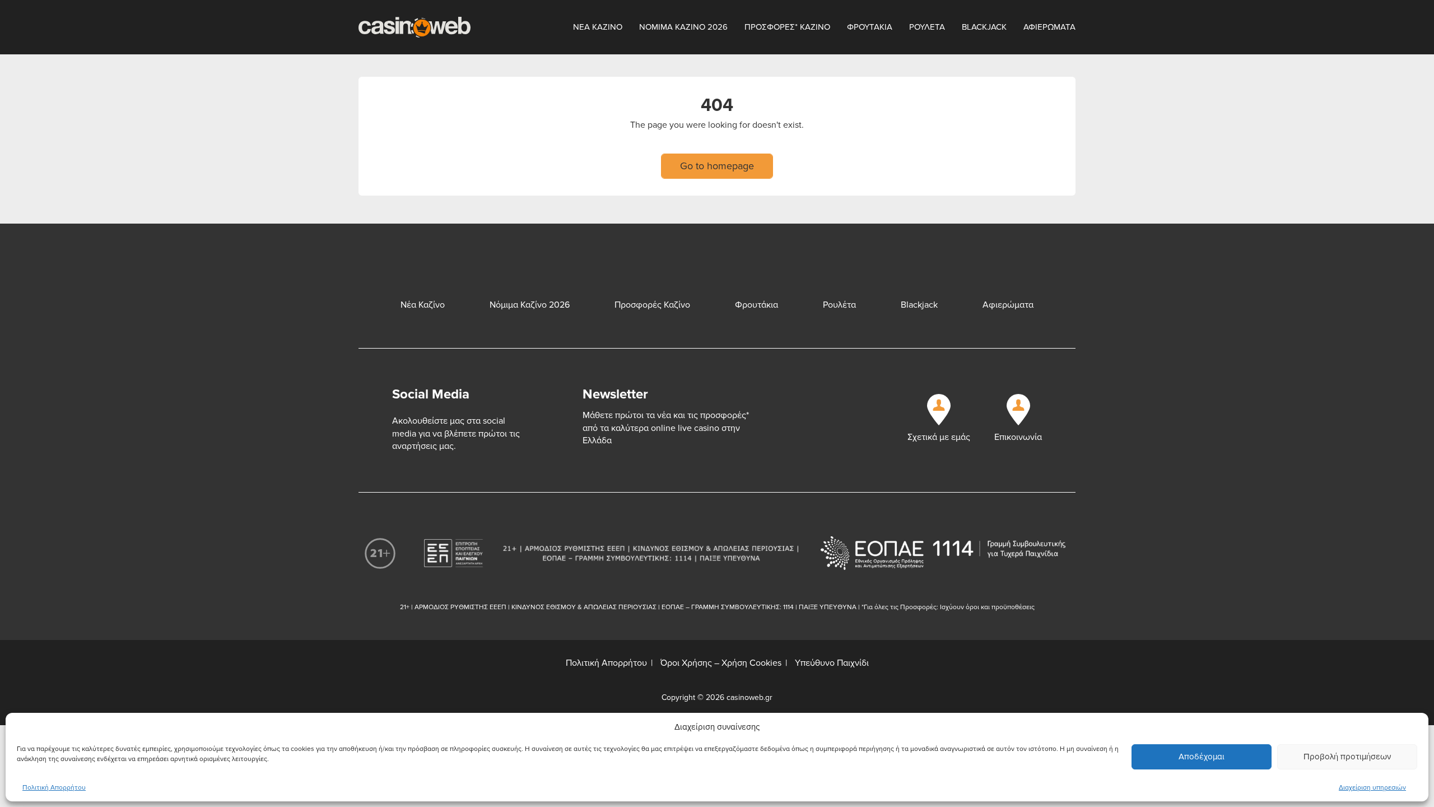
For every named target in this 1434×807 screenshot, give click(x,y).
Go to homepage (717, 166)
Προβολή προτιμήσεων (1347, 757)
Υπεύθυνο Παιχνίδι (832, 663)
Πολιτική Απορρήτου (54, 787)
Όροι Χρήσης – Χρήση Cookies (720, 663)
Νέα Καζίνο (423, 304)
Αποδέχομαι (1202, 757)
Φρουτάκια (756, 304)
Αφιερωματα (1049, 27)
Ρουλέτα (839, 304)
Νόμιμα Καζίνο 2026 (530, 304)
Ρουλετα (927, 27)
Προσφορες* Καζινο (787, 27)
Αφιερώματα (1008, 304)
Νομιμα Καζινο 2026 (683, 27)
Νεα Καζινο (597, 27)
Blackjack (984, 27)
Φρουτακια (869, 27)
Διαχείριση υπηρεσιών (1372, 787)
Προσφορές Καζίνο (652, 304)
